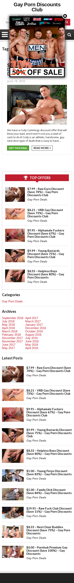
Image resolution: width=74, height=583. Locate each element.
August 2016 (33, 334)
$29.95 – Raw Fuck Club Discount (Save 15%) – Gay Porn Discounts (49, 510)
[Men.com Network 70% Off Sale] (37, 16)
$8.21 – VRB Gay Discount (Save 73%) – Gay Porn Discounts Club (45, 213)
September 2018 (12, 318)
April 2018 (8, 328)
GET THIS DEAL (18, 148)
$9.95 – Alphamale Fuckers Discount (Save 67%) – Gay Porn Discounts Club (45, 233)
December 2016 (35, 328)
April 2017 (31, 318)
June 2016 (32, 341)
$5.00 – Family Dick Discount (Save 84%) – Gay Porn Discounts (49, 491)
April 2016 (31, 348)
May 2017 (8, 348)
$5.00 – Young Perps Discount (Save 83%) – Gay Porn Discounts (49, 472)
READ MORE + (42, 148)
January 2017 (34, 324)
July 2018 (8, 321)
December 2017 (12, 338)
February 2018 (11, 334)
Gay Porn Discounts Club (37, 7)
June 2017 (8, 344)
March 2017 (33, 321)
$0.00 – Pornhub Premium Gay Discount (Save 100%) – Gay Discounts (46, 550)
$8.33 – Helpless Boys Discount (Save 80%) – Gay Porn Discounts (45, 274)
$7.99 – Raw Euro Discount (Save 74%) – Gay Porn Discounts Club (45, 192)
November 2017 (12, 341)
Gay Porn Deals (37, 199)
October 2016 (34, 331)
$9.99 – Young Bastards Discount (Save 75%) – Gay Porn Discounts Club (45, 254)
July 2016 (31, 338)
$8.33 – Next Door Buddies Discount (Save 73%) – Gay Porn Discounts (48, 530)
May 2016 (31, 344)
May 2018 (8, 324)
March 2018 (9, 331)
